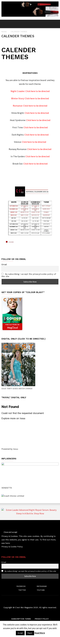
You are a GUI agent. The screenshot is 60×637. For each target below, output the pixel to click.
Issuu (15, 449)
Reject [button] (30, 633)
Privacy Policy (42, 619)
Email (4, 264)
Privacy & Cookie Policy (12, 547)
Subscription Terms (21, 619)
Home (4, 32)
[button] (56, 24)
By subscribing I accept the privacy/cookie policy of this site (30, 571)
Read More (40, 632)
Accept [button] (20, 633)
